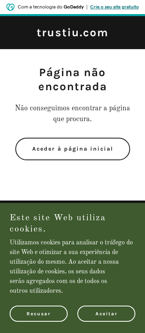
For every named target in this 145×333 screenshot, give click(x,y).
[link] (73, 34)
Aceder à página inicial (72, 148)
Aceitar (106, 313)
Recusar (39, 313)
